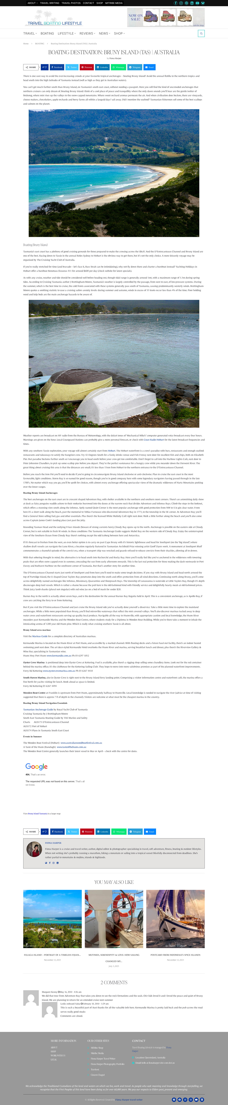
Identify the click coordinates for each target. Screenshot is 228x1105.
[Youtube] (197, 3)
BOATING (47, 33)
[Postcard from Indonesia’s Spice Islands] (175, 919)
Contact (88, 3)
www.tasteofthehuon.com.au (71, 747)
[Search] (201, 33)
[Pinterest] (186, 3)
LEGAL (54, 1060)
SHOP (99, 3)
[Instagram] (181, 3)
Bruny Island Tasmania (37, 814)
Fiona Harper (115, 58)
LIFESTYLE (66, 33)
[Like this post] (46, 67)
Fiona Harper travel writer (129, 1099)
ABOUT (54, 1047)
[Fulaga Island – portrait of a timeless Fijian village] (52, 919)
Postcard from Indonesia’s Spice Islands (175, 955)
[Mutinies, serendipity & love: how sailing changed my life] (114, 919)
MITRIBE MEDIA (114, 3)
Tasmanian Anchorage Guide (38, 709)
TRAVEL (29, 33)
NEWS (103, 33)
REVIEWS (86, 33)
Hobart (111, 450)
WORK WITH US (58, 1056)
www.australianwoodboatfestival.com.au (81, 742)
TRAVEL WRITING (49, 3)
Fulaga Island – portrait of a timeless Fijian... (52, 955)
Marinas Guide (39, 636)
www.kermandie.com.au (59, 655)
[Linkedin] (192, 3)
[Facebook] (176, 3)
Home (26, 43)
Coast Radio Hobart (154, 439)
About (32, 3)
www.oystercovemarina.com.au (59, 670)
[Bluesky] (203, 3)
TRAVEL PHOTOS (71, 3)
